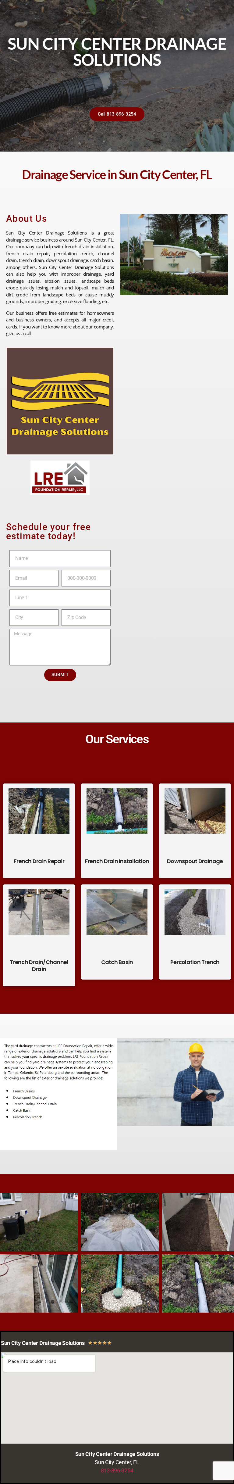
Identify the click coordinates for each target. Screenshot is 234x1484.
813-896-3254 (117, 1470)
